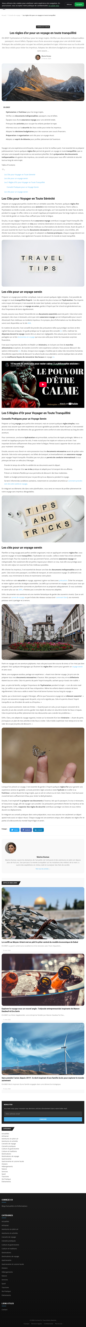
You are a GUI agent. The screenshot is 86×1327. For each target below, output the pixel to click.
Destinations (6, 1252)
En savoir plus (54, 6)
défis (20, 589)
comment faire (61, 597)
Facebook (27, 830)
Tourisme (5, 1287)
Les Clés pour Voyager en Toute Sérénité (19, 174)
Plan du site (58, 1324)
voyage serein (77, 666)
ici (61, 331)
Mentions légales (36, 1324)
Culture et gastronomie (10, 1245)
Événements (6, 1295)
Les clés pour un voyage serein (16, 178)
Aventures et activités (10, 1233)
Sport (4, 1284)
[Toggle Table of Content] (3, 170)
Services (5, 1280)
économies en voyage (26, 337)
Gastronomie (6, 1260)
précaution (63, 580)
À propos (26, 1324)
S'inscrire (43, 1119)
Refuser (69, 4)
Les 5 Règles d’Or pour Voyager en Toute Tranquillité (24, 182)
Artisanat (5, 1225)
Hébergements (7, 1272)
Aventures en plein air (10, 1229)
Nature (4, 1276)
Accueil (4, 15)
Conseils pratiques (9, 1241)
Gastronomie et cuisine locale (13, 1264)
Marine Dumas (43, 857)
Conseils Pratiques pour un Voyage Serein (23, 187)
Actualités (5, 1221)
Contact (4, 1309)
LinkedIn (39, 830)
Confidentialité (48, 1324)
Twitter (16, 830)
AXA (29, 323)
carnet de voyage (17, 597)
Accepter (79, 4)
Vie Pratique (6, 1291)
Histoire (5, 1268)
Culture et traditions (9, 1249)
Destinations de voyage (10, 1256)
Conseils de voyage (14, 15)
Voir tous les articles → (43, 869)
